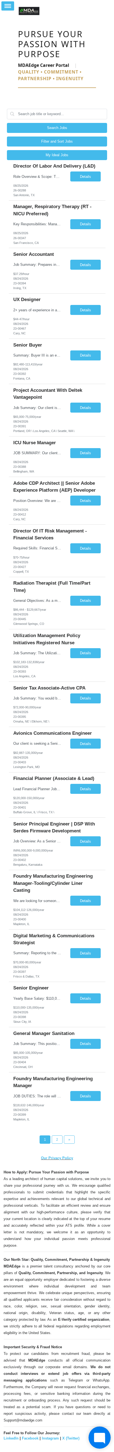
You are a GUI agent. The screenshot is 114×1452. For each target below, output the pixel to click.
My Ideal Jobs (57, 155)
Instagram (50, 1438)
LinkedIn (11, 1438)
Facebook (30, 1438)
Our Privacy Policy (57, 1158)
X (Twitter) (70, 1438)
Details (85, 177)
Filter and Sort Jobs (57, 141)
